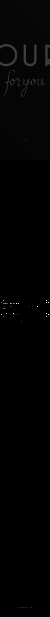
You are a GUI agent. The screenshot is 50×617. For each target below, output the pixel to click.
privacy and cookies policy (14, 314)
